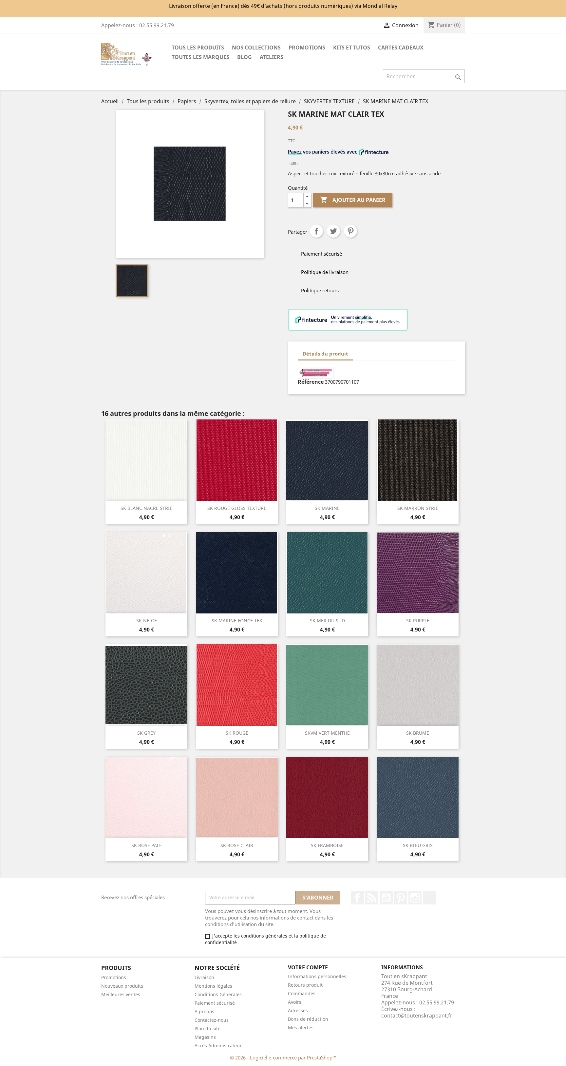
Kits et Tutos (351, 47)
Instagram (415, 897)
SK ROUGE (237, 733)
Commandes (301, 993)
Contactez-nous (212, 1020)
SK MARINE (327, 508)
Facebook (357, 897)
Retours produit (305, 985)
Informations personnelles (317, 976)
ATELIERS (271, 57)
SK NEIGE (146, 620)
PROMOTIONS (307, 47)
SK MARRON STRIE (417, 508)
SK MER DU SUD (327, 620)
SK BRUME (417, 733)
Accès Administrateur (218, 1045)
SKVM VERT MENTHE (327, 733)
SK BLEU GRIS (418, 845)
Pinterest (350, 231)
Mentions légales (213, 986)
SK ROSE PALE (146, 845)
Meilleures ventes (120, 994)
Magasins (205, 1037)
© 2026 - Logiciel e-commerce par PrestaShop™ (283, 1057)
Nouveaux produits (122, 986)
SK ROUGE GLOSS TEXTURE (236, 508)
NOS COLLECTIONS (256, 47)
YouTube (386, 897)
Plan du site (207, 1028)
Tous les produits (198, 47)
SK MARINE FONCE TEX (237, 620)
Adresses (298, 1010)
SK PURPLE (417, 620)
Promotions (113, 977)
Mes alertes (300, 1027)
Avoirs (294, 1002)
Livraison (204, 977)
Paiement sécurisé (215, 1003)
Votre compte (308, 967)
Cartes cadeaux (401, 47)
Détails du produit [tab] (325, 353)
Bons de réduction (308, 1019)
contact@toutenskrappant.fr (416, 1015)
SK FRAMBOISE (327, 845)
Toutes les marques (200, 57)
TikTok (429, 897)
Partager (316, 231)
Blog (244, 57)
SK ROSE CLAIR (236, 845)
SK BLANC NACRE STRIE (146, 508)
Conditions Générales (218, 994)
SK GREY (146, 733)
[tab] (359, 350)
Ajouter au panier (353, 200)
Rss (371, 897)
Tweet (333, 231)
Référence (311, 381)
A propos (204, 1011)
